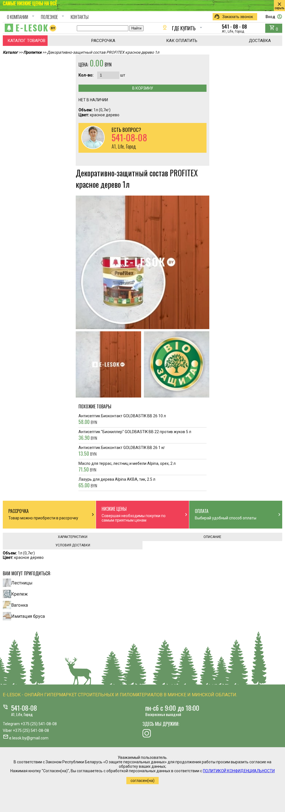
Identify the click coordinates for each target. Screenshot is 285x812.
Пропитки (32, 52)
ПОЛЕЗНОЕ (53, 17)
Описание (212, 537)
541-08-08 (24, 708)
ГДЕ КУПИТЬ (183, 28)
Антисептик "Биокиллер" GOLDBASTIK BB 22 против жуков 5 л (134, 435)
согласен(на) (142, 780)
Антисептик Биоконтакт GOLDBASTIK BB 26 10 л (122, 419)
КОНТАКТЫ (80, 17)
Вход (274, 16)
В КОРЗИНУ (142, 88)
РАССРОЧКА (103, 40)
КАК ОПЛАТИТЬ (181, 40)
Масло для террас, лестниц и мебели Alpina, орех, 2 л (127, 467)
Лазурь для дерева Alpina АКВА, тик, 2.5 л (116, 483)
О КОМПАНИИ (21, 17)
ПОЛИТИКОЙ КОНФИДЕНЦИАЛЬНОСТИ (239, 771)
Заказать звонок (233, 16)
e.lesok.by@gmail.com (28, 738)
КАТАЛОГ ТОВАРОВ (26, 40)
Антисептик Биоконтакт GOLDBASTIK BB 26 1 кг (121, 451)
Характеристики (72, 537)
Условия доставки (72, 545)
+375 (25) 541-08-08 (39, 724)
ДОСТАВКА (260, 40)
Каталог (10, 52)
